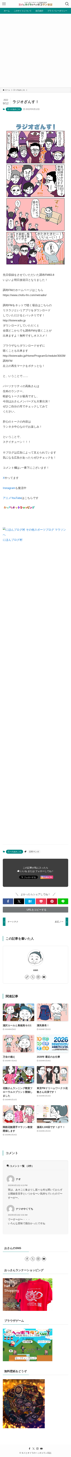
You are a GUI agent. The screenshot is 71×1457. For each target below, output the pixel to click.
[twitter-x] (33, 977)
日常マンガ (34, 852)
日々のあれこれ (13, 109)
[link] (27, 977)
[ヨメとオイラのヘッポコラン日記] (35, 4)
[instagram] (38, 977)
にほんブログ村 (12, 539)
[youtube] (44, 977)
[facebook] (27, 1259)
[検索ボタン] (67, 4)
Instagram (9, 488)
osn (35, 970)
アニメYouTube (12, 498)
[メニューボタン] (4, 4)
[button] (8, 901)
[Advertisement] (35, 50)
